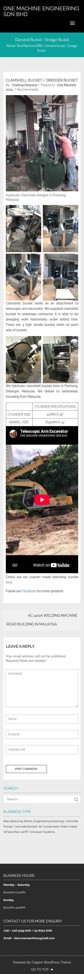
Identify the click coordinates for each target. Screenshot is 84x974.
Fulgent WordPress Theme (51, 962)
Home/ (11, 45)
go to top (40, 969)
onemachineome (24, 85)
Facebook (29, 591)
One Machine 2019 (29, 45)
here (9, 582)
